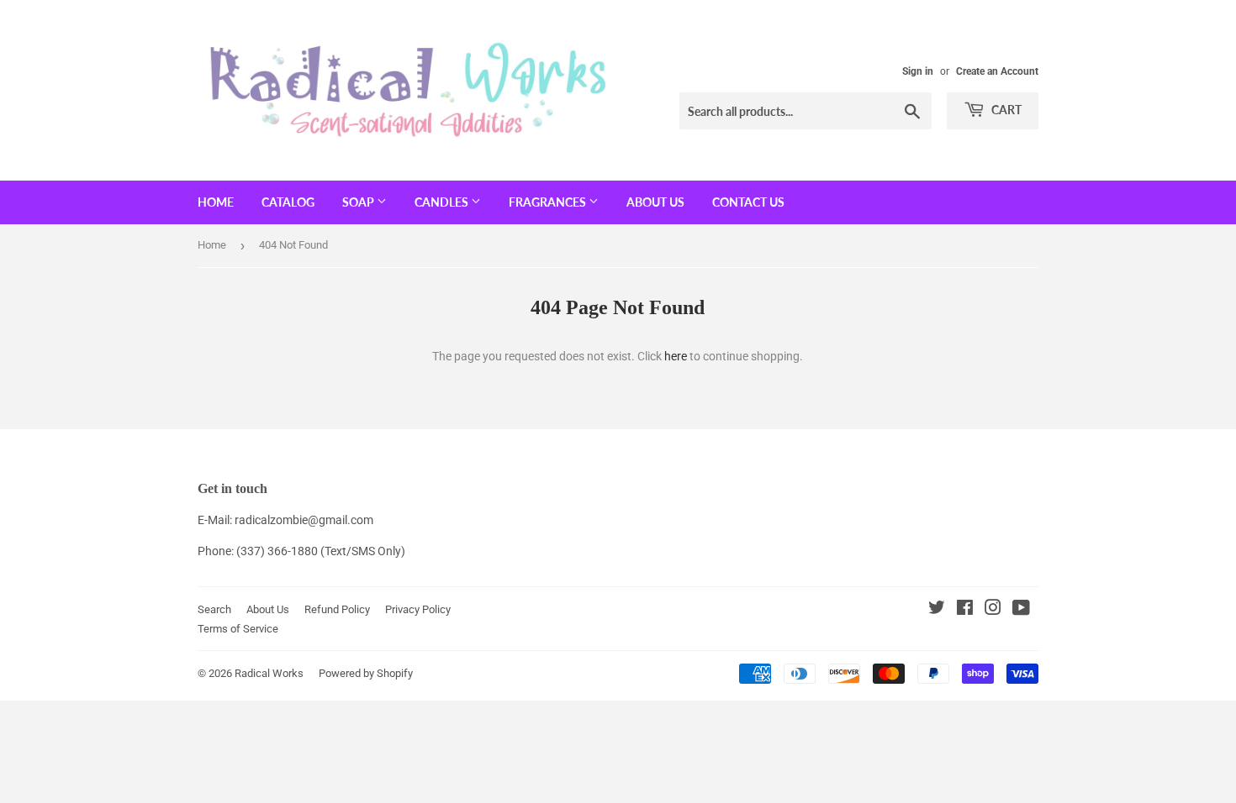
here (675, 356)
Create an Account (997, 71)
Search (214, 609)
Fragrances (549, 202)
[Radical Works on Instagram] (993, 610)
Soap (359, 202)
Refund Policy (337, 609)
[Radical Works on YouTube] (1021, 610)
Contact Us (748, 202)
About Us (655, 202)
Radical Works (269, 673)
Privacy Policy (418, 609)
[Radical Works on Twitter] (936, 610)
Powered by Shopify (366, 673)
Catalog (287, 202)
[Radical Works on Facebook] (965, 610)
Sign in (917, 71)
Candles (443, 202)
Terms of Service (238, 628)
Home (216, 202)
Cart (1005, 109)
